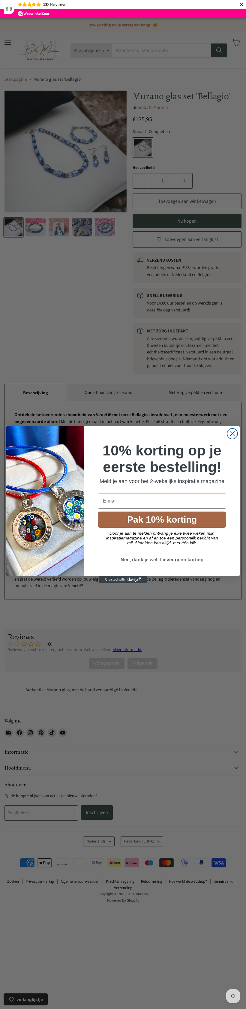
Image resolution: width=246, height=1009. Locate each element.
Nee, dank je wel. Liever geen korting (162, 559)
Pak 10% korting (162, 519)
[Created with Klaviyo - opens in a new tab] (123, 579)
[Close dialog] (232, 433)
